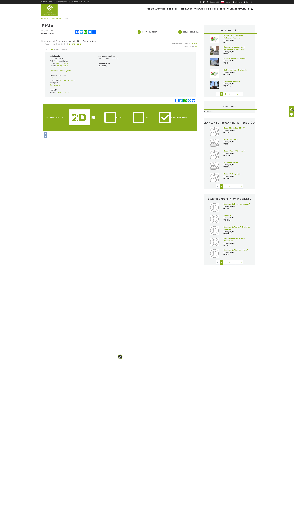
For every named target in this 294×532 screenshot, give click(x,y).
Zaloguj (249, 2)
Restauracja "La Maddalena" (235, 264)
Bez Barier (186, 9)
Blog (222, 9)
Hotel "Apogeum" (231, 154)
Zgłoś (194, 44)
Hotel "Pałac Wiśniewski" (234, 165)
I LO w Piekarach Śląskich (234, 58)
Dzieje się (213, 9)
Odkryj (150, 9)
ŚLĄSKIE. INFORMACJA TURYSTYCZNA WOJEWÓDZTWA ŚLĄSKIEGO (65, 2)
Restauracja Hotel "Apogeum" (236, 218)
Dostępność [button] (214, 2)
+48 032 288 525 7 (64, 92)
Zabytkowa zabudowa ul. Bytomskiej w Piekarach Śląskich (234, 49)
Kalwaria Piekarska (231, 81)
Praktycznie (200, 9)
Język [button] (228, 2)
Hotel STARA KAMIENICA (234, 142)
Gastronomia (55, 85)
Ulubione (238, 2)
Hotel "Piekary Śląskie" (233, 188)
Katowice (229, 119)
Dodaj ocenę (75, 44)
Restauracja (115, 59)
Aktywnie (160, 9)
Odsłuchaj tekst (149, 32)
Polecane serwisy (236, 9)
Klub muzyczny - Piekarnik (234, 70)
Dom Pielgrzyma (230, 177)
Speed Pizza (228, 230)
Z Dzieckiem (173, 9)
